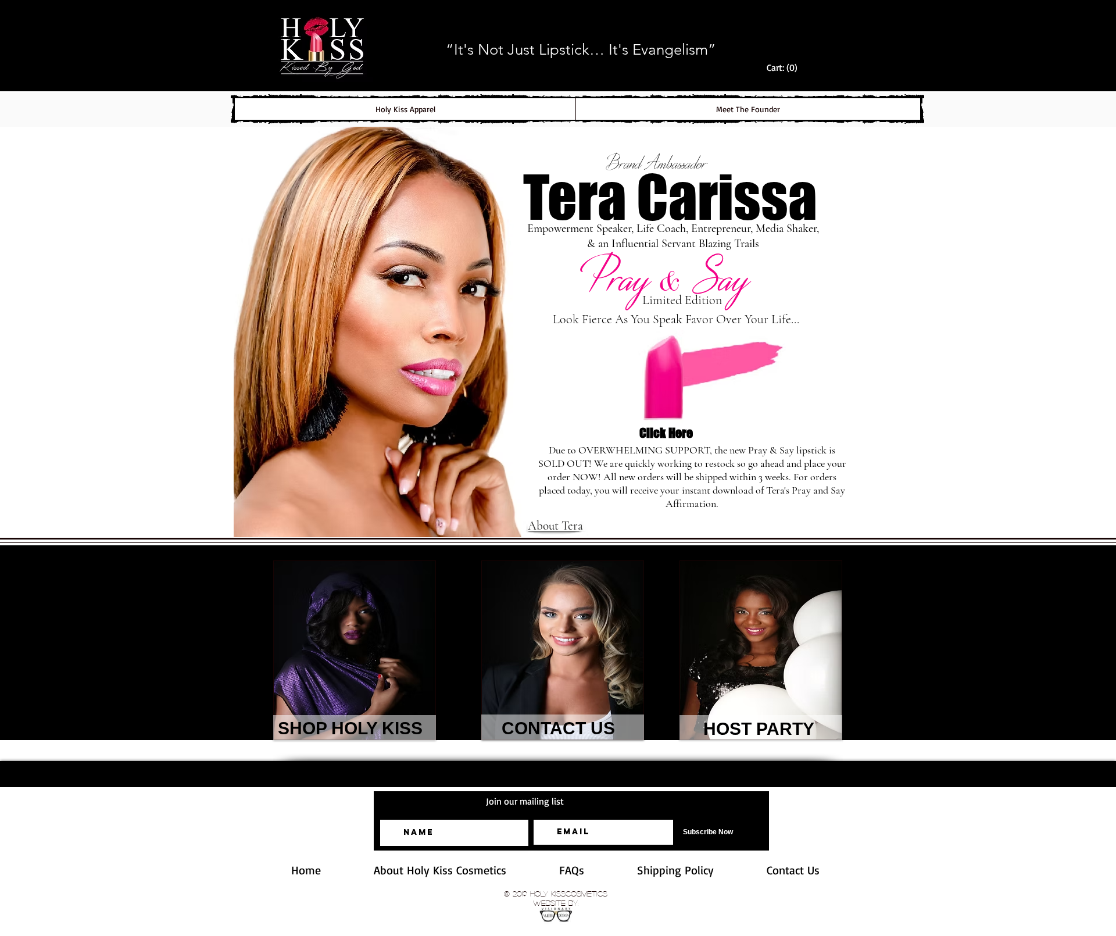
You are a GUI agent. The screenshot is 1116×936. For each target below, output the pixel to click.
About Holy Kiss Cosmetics (466, 870)
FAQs (598, 870)
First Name (397, 811)
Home (306, 870)
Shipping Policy (702, 870)
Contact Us (793, 870)
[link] (785, 67)
